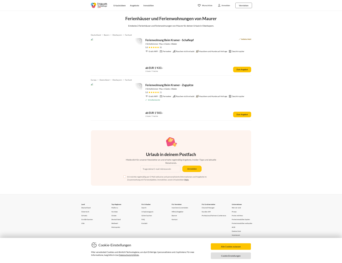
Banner (174, 216)
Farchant (128, 35)
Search (143, 208)
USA (83, 223)
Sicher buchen (146, 216)
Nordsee (114, 212)
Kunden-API (206, 212)
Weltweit (114, 223)
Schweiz (84, 216)
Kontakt (144, 223)
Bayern (106, 35)
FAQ (143, 219)
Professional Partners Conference (214, 216)
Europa (93, 80)
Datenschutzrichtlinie (129, 255)
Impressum (236, 235)
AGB (233, 227)
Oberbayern (117, 35)
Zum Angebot (242, 69)
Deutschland (96, 35)
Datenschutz (236, 231)
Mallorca (114, 208)
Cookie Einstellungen (231, 255)
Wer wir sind (236, 208)
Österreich (85, 212)
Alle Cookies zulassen (231, 246)
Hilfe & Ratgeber (177, 212)
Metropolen (115, 227)
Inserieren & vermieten (180, 208)
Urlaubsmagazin (147, 212)
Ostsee (113, 216)
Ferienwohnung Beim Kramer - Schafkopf (169, 40)
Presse (234, 212)
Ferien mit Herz (237, 216)
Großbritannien (87, 219)
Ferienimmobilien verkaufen (242, 223)
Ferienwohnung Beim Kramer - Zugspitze (169, 85)
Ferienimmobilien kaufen (241, 219)
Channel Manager (208, 208)
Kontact (174, 219)
